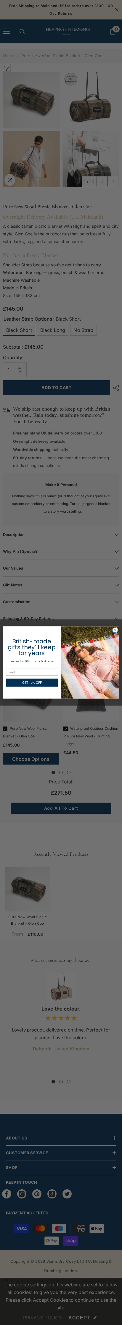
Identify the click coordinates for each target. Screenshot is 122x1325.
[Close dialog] (115, 630)
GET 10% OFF (32, 682)
